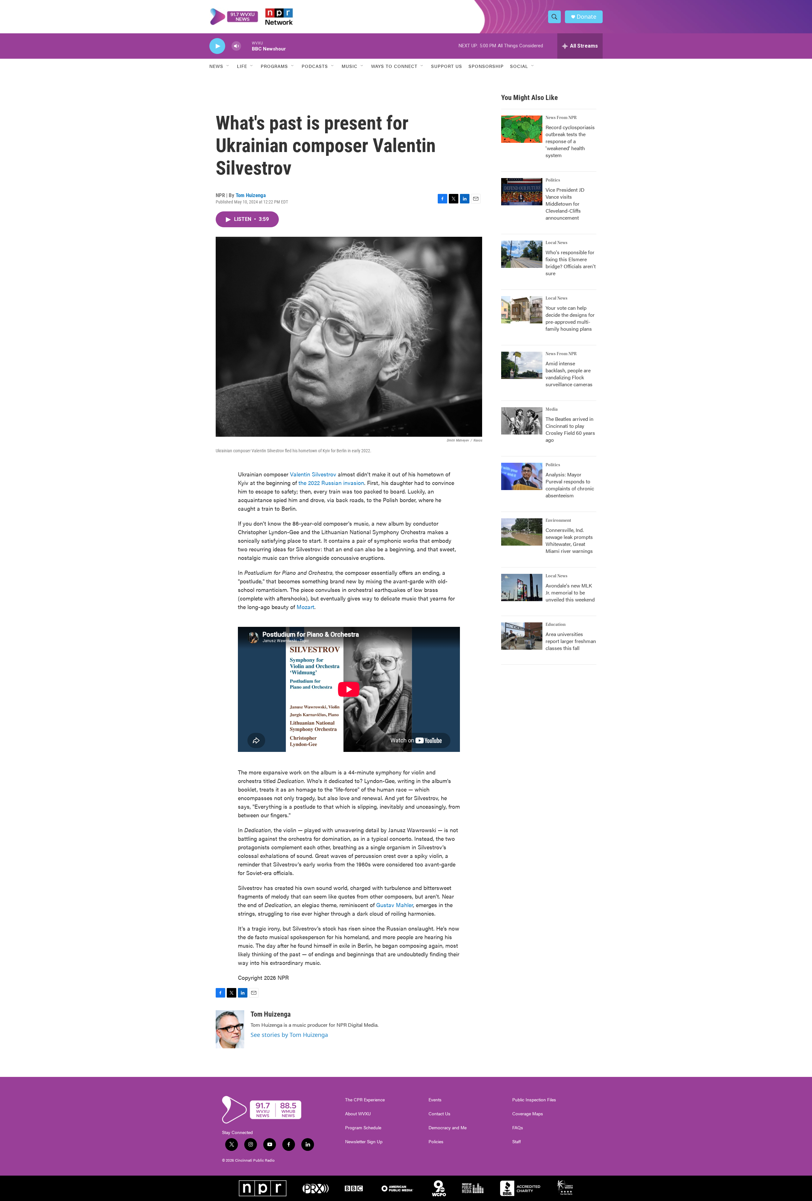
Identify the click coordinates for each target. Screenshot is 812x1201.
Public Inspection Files (534, 1099)
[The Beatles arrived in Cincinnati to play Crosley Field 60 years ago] (521, 421)
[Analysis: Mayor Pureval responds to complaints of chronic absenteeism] (521, 476)
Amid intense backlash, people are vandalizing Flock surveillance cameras (569, 374)
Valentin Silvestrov (313, 474)
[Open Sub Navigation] (228, 66)
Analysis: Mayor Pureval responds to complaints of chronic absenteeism (570, 485)
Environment (558, 520)
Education (556, 624)
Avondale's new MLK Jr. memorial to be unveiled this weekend (570, 592)
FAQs (517, 1127)
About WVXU (358, 1113)
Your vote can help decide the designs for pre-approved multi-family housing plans (570, 318)
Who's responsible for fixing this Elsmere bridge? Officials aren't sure (571, 263)
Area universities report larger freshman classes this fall (571, 641)
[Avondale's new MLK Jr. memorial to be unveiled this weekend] (521, 587)
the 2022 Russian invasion (331, 483)
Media (552, 409)
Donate (586, 16)
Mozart (305, 607)
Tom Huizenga (251, 195)
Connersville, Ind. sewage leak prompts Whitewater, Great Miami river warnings (569, 540)
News (216, 66)
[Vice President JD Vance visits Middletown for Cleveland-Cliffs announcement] (521, 191)
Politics (553, 180)
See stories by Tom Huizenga (289, 1034)
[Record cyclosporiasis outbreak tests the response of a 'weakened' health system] (521, 129)
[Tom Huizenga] (230, 1029)
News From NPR (561, 117)
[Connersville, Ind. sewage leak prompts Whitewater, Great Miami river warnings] (521, 532)
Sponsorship (486, 66)
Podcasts (315, 66)
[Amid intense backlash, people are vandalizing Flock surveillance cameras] (521, 365)
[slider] (246, 46)
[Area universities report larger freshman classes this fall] (521, 636)
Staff (516, 1141)
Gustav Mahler (394, 905)
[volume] (236, 46)
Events (435, 1099)
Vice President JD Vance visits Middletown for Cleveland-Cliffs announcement (565, 203)
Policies (436, 1141)
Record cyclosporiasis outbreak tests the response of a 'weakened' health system (570, 141)
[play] (217, 46)
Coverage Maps (527, 1113)
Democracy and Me (448, 1127)
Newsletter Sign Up (364, 1141)
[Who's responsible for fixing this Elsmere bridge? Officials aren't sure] (521, 254)
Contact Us (439, 1113)
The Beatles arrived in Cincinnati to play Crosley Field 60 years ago (570, 429)
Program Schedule (363, 1127)
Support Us (446, 66)
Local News (556, 242)
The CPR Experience (365, 1099)
